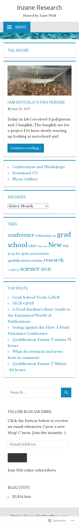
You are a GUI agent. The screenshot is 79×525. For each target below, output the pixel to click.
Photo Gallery (25, 179)
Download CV (25, 173)
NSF (66, 246)
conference (21, 235)
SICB (46, 269)
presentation (39, 253)
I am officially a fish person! (36, 102)
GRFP (32, 246)
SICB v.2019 (23, 303)
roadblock (13, 270)
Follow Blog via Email (30, 411)
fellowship (43, 236)
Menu (20, 27)
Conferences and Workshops (38, 167)
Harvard (42, 246)
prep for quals (18, 253)
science (30, 269)
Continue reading (25, 148)
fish (54, 236)
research (54, 260)
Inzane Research (39, 7)
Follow (17, 457)
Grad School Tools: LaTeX (36, 297)
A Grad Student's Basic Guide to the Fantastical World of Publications (39, 315)
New (55, 245)
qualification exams (25, 260)
